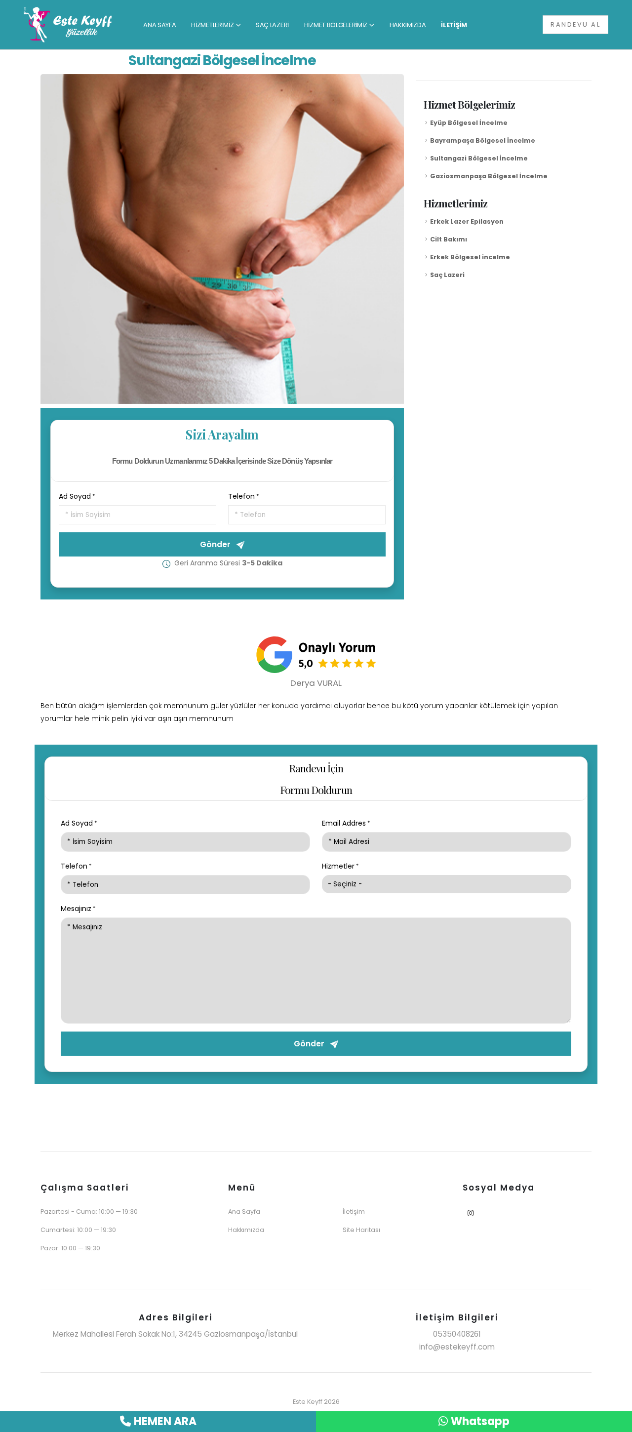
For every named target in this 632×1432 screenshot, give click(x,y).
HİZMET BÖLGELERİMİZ (335, 25)
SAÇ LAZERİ (272, 25)
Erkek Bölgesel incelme (470, 257)
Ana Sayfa (244, 1211)
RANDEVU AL (575, 24)
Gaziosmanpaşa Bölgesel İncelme (489, 176)
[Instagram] (471, 1213)
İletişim (354, 1211)
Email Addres (344, 823)
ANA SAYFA (159, 25)
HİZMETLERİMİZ (212, 25)
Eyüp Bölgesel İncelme (469, 123)
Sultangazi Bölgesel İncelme (479, 158)
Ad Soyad (75, 496)
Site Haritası (361, 1230)
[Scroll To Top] (614, 1421)
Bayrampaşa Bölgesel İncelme (482, 140)
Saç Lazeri (447, 275)
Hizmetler (338, 866)
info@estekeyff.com (457, 1347)
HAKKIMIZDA (408, 25)
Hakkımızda (246, 1230)
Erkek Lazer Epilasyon (467, 221)
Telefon (241, 496)
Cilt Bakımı (448, 239)
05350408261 (457, 1334)
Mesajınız (76, 909)
